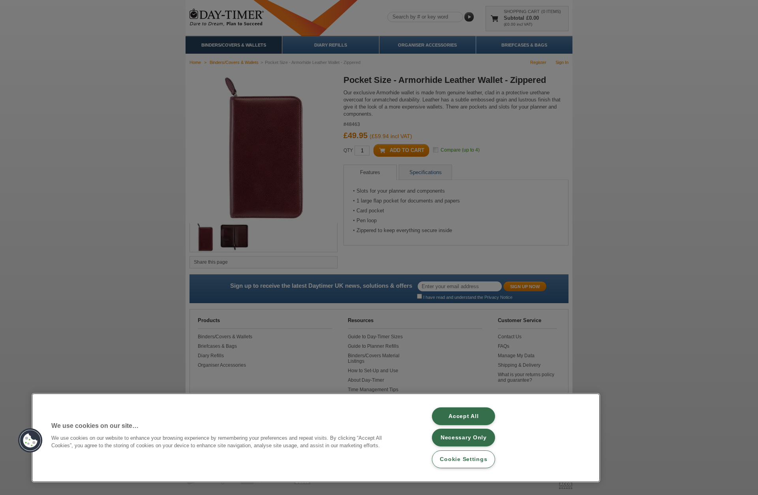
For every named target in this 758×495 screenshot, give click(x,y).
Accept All (463, 416)
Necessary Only (464, 437)
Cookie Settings (463, 459)
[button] (30, 440)
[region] (316, 437)
